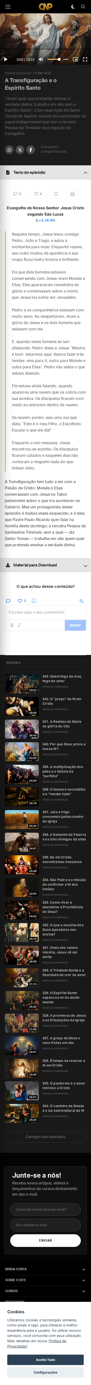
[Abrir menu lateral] (7, 6)
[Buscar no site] (83, 7)
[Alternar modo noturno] (73, 7)
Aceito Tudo (45, 1360)
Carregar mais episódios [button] (45, 1137)
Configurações (46, 1372)
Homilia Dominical (18, 73)
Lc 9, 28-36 (45, 220)
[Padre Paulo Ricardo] (45, 6)
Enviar (45, 1240)
